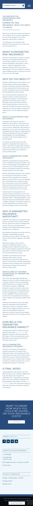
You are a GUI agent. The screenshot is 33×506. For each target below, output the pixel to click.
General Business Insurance (10, 29)
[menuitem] (28, 5)
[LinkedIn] (8, 441)
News (18, 29)
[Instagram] (12, 441)
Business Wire (20, 332)
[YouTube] (16, 441)
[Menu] (28, 5)
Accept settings (17, 503)
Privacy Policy (6, 465)
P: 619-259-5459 (7, 457)
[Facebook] (4, 441)
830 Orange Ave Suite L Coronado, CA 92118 (15, 462)
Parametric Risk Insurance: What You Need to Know (16, 25)
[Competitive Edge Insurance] (13, 5)
